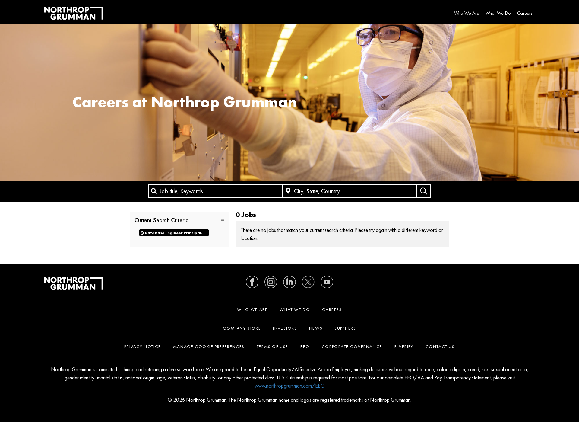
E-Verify (403, 346)
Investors (285, 328)
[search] (424, 191)
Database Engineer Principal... (175, 232)
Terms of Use (272, 346)
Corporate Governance (352, 346)
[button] (179, 220)
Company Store (242, 328)
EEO (305, 346)
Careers (525, 13)
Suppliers (345, 328)
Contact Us (440, 346)
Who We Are (466, 13)
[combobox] (215, 191)
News (315, 328)
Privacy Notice (142, 346)
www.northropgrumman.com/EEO (290, 385)
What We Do (498, 13)
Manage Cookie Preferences (209, 346)
